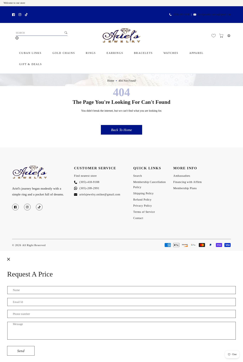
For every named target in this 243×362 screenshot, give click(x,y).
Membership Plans (185, 188)
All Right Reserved (34, 245)
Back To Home (121, 130)
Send (20, 351)
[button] (221, 36)
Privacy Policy (142, 205)
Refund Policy (142, 199)
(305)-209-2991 (86, 188)
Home (110, 80)
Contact (138, 218)
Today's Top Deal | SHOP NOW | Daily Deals (45, 10)
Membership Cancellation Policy (149, 184)
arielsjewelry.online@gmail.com (97, 194)
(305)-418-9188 (86, 181)
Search (137, 175)
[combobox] (41, 33)
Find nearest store (85, 175)
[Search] (66, 32)
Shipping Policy (143, 193)
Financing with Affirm (187, 181)
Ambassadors (181, 175)
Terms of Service (144, 211)
